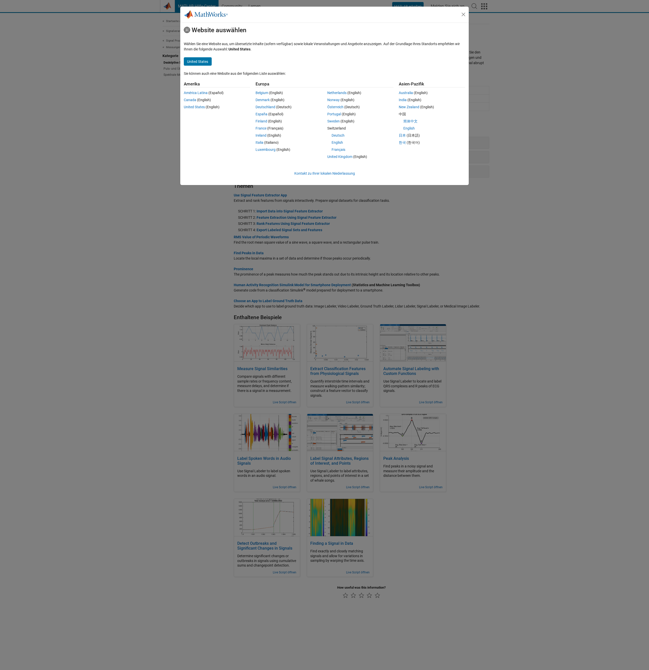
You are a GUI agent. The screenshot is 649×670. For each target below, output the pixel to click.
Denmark (263, 100)
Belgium (262, 93)
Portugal (334, 114)
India (403, 100)
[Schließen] (463, 14)
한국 (402, 142)
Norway (333, 100)
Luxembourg (266, 150)
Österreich (335, 107)
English (337, 142)
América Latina (196, 93)
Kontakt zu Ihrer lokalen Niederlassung (324, 173)
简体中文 (410, 121)
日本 (402, 135)
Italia (259, 142)
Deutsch (338, 135)
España (261, 114)
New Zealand (409, 107)
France (261, 128)
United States (194, 107)
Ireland (261, 135)
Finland (261, 121)
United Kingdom (339, 157)
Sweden (333, 121)
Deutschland (265, 107)
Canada (190, 100)
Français (338, 150)
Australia (406, 93)
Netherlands (337, 93)
